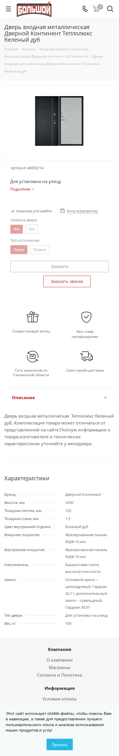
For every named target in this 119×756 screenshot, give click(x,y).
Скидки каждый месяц (31, 331)
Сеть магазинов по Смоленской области (31, 372)
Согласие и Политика (59, 675)
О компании (60, 660)
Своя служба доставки (85, 370)
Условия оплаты (59, 699)
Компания (59, 649)
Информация (59, 688)
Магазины (59, 667)
